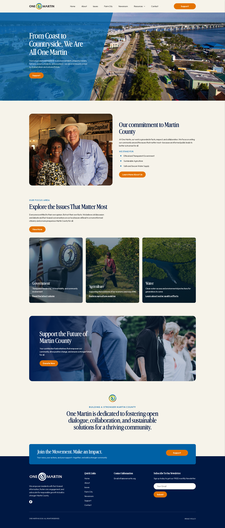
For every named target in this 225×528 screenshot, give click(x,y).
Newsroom (123, 6)
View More (37, 229)
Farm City (108, 6)
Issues (95, 6)
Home (72, 6)
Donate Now (49, 363)
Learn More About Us (132, 174)
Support (185, 6)
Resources (138, 6)
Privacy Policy (190, 519)
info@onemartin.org (127, 478)
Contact (154, 6)
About (84, 6)
